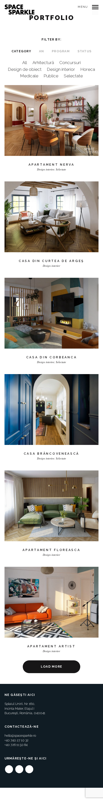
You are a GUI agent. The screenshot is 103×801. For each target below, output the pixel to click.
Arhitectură (43, 62)
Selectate (73, 75)
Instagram (19, 767)
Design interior (61, 69)
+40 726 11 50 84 (16, 745)
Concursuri (70, 62)
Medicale (29, 75)
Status (85, 51)
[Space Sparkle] (19, 10)
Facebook (9, 767)
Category (21, 51)
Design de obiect (25, 69)
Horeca (87, 69)
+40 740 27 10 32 (16, 740)
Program (61, 51)
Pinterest (29, 767)
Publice (51, 75)
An (41, 51)
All (24, 62)
